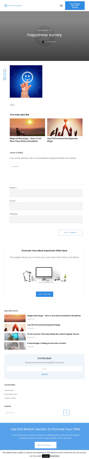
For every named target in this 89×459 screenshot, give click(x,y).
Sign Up (44, 374)
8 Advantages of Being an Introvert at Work (46, 343)
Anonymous (9, 390)
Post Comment (70, 232)
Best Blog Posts (10, 394)
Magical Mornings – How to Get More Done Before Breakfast (27, 131)
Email (13, 201)
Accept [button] (45, 456)
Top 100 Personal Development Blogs (64, 131)
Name (13, 187)
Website (14, 214)
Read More (54, 456)
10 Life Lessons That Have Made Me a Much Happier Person (53, 334)
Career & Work (10, 398)
